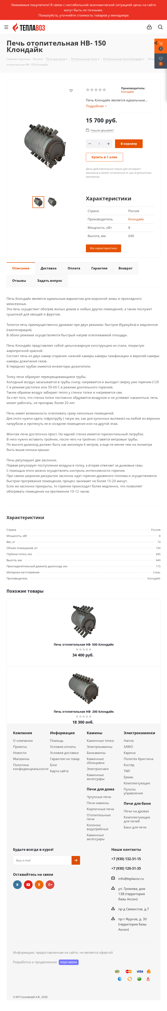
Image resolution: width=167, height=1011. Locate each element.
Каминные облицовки (96, 761)
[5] (104, 90)
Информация (62, 733)
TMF (127, 771)
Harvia (129, 740)
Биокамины (96, 752)
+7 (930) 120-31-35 (126, 868)
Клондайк (127, 92)
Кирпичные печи (100, 809)
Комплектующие (137, 783)
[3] (96, 90)
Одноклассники (39, 884)
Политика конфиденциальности (30, 767)
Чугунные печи (99, 797)
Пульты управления (133, 791)
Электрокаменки (139, 733)
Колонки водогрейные (97, 827)
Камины (94, 733)
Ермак (128, 777)
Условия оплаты (63, 746)
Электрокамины (99, 746)
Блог (53, 765)
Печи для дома (100, 789)
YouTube (28, 884)
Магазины (21, 759)
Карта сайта (59, 771)
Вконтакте (17, 884)
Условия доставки (64, 752)
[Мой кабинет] (149, 27)
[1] (88, 90)
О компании (23, 740)
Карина (129, 752)
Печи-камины (98, 803)
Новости (20, 752)
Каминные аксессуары (96, 777)
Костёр (129, 765)
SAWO (128, 746)
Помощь (56, 740)
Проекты (20, 746)
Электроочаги (98, 769)
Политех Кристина (138, 759)
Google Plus (50, 884)
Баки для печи (135, 827)
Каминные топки (100, 740)
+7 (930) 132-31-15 (126, 858)
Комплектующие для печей (137, 819)
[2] (92, 90)
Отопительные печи (99, 817)
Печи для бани (137, 803)
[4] (100, 90)
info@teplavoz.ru (131, 878)
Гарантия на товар (65, 759)
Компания (22, 733)
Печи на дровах (136, 811)
